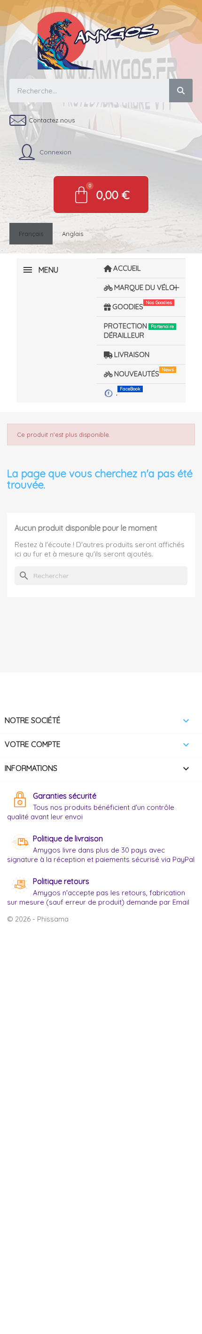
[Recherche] (181, 90)
